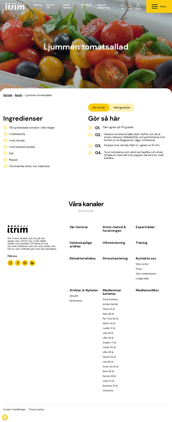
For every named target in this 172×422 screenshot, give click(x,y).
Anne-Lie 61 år (111, 366)
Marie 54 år (109, 323)
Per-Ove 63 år (111, 318)
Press (139, 268)
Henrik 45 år (109, 357)
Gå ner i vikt (50, 6)
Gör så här (98, 107)
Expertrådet (145, 227)
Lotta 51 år (108, 381)
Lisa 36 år (108, 333)
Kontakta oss (146, 258)
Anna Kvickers (110, 299)
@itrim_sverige (86, 210)
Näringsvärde (122, 107)
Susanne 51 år (110, 385)
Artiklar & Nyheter (84, 290)
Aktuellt (74, 295)
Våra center (142, 264)
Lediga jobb (142, 278)
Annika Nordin (110, 304)
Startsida (7, 95)
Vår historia (79, 227)
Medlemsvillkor (147, 290)
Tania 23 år (109, 309)
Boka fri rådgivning (103, 6)
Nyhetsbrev (76, 300)
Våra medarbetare (146, 273)
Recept (18, 95)
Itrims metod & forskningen (114, 229)
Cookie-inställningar (14, 409)
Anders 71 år (109, 342)
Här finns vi (86, 6)
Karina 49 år (109, 376)
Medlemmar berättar (112, 292)
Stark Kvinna (67, 6)
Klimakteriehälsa (83, 258)
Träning (37, 5)
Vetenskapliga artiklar (81, 244)
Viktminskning (114, 243)
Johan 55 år (109, 347)
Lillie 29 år (108, 337)
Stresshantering (115, 258)
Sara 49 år (108, 313)
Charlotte (108, 390)
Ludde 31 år (109, 328)
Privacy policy (36, 409)
